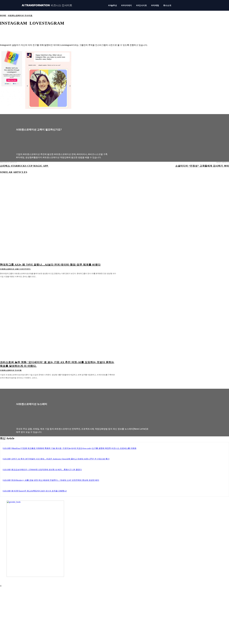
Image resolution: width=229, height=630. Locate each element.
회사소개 (167, 5)
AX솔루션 (112, 5)
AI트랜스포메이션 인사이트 (20, 16)
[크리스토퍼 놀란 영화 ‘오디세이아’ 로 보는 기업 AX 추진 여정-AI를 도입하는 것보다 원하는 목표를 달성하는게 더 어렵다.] (58, 318)
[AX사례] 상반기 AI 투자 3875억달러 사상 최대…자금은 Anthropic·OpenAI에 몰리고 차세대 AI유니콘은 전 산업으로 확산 (56, 459)
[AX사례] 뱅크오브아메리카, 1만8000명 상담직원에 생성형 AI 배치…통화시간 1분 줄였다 (42, 470)
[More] (98, 31)
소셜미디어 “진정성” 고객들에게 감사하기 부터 (202, 166)
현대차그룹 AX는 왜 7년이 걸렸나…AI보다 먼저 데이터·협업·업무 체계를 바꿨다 (50, 264)
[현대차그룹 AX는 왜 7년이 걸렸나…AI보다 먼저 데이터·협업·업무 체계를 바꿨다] (58, 221)
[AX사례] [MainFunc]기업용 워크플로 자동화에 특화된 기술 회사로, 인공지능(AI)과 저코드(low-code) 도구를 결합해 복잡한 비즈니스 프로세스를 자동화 (69, 448)
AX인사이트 (141, 5)
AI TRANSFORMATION (47, 5)
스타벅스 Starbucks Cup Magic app (24, 166)
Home (3, 16)
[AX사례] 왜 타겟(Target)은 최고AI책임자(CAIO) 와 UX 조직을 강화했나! (35, 491)
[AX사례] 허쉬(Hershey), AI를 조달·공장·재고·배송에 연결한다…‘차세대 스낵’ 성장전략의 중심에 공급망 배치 (51, 480)
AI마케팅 (155, 5)
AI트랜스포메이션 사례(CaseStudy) (15, 269)
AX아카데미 (126, 5)
